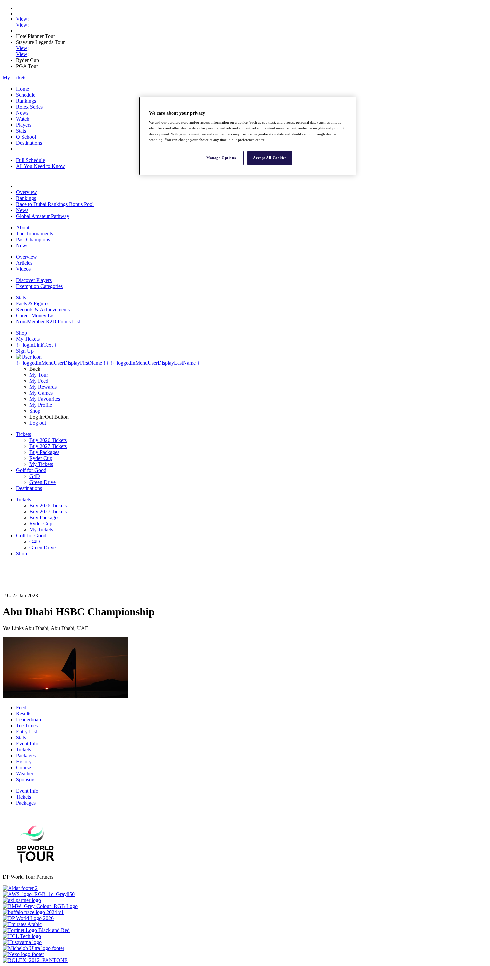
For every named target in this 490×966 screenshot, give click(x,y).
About (22, 227)
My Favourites (44, 399)
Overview (26, 192)
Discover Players (34, 280)
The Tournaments (34, 233)
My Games (41, 393)
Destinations (29, 143)
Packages (26, 755)
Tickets (23, 749)
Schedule (25, 95)
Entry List (26, 731)
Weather (24, 773)
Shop (34, 411)
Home (22, 89)
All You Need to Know (40, 166)
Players (23, 125)
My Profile (40, 405)
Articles (24, 263)
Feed (21, 707)
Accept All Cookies (269, 158)
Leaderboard (29, 719)
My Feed (38, 381)
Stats (21, 131)
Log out (37, 423)
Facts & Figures (32, 303)
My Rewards (43, 387)
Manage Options (221, 158)
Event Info (27, 743)
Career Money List (36, 315)
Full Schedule (30, 160)
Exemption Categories (39, 286)
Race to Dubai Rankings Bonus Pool (55, 204)
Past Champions (33, 239)
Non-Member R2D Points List (48, 321)
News (22, 113)
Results (23, 713)
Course (23, 767)
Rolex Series (29, 107)
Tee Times (27, 725)
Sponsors (25, 779)
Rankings (26, 101)
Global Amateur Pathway (42, 216)
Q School (26, 137)
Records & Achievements (43, 309)
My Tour (38, 375)
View (21, 19)
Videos (23, 269)
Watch (22, 119)
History (24, 761)
